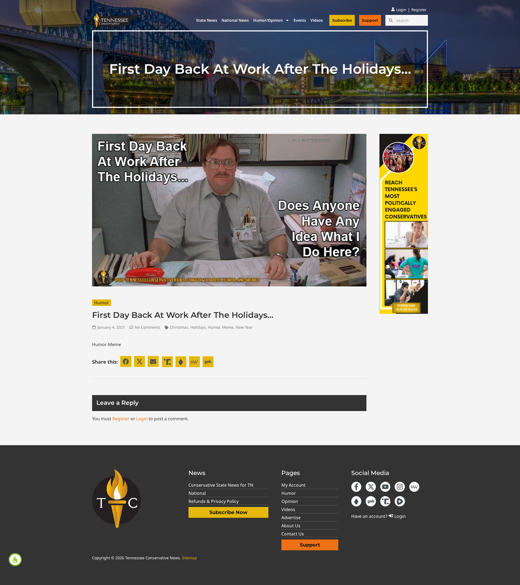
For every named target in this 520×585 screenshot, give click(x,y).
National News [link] (235, 20)
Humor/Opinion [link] (268, 20)
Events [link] (300, 20)
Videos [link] (316, 20)
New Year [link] (244, 327)
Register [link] (120, 419)
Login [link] (142, 419)
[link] (15, 559)
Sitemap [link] (189, 557)
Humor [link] (101, 303)
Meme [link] (227, 327)
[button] (125, 361)
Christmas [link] (179, 327)
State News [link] (206, 20)
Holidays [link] (198, 327)
